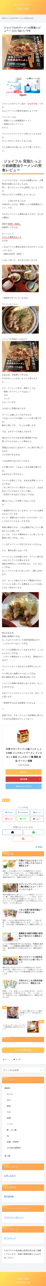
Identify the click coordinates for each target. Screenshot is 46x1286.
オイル (10, 1094)
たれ (9, 1112)
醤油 (9, 1106)
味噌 (9, 1118)
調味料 (7, 1088)
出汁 (9, 1100)
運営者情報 (9, 1196)
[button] (41, 1070)
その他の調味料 (14, 1148)
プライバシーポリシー (14, 1217)
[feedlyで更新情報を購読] (33, 832)
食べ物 (7, 800)
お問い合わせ (10, 1176)
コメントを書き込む (23, 1050)
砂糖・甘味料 (13, 1142)
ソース (10, 1124)
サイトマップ (10, 1238)
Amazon (23, 772)
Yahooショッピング (23, 786)
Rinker (27, 765)
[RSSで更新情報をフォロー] (23, 838)
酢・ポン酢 (12, 1130)
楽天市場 (23, 779)
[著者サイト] (12, 832)
